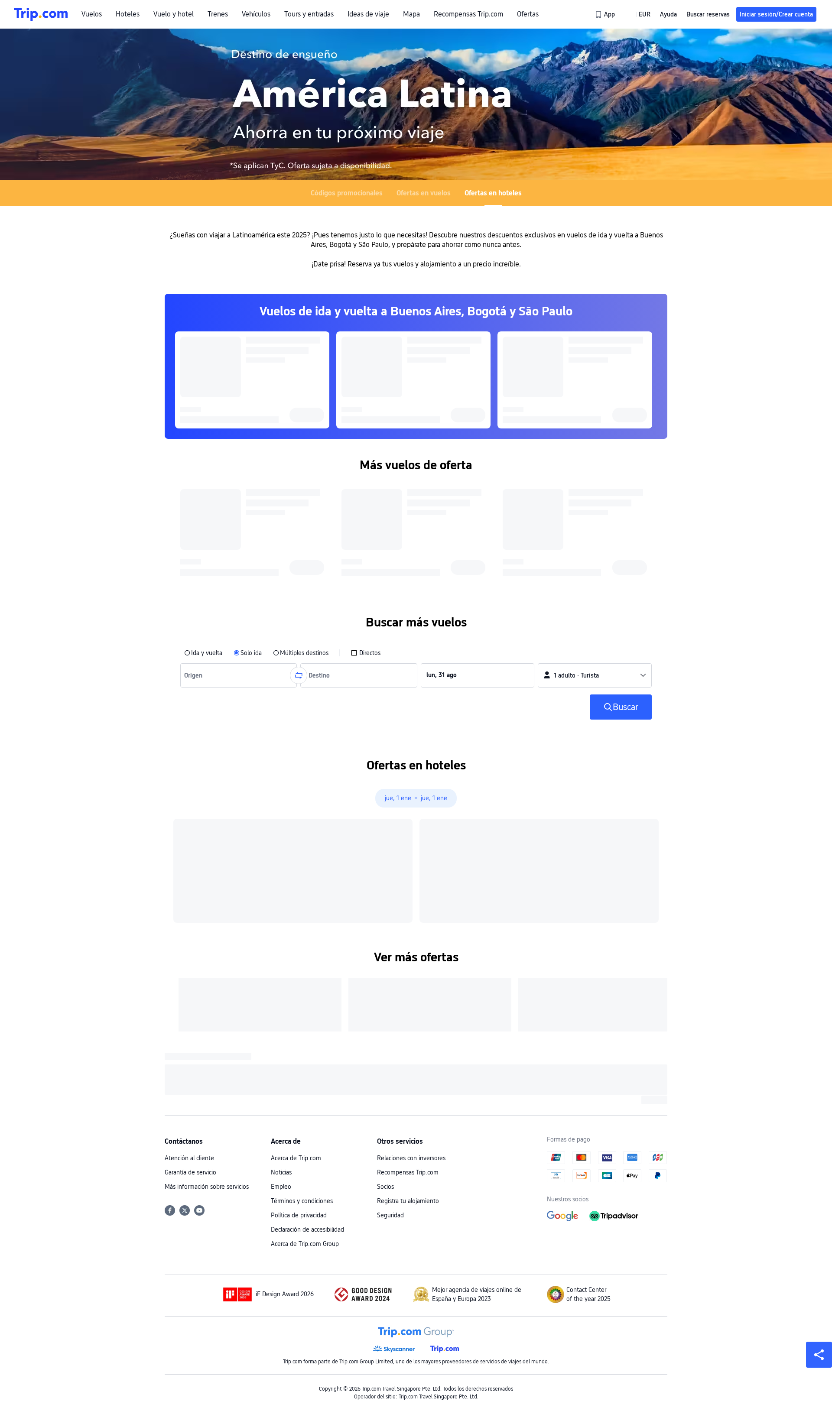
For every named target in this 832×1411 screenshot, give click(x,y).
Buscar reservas (708, 14)
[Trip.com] (41, 14)
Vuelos (91, 14)
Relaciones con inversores (411, 1158)
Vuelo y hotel (173, 14)
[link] (606, 14)
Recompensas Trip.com (468, 14)
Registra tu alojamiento (408, 1200)
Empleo (281, 1186)
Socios (385, 1186)
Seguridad (390, 1215)
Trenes (218, 14)
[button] (638, 14)
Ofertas (528, 14)
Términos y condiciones (302, 1200)
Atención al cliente (189, 1158)
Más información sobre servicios (207, 1186)
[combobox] (195, 675)
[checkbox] (365, 653)
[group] (238, 675)
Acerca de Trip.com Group (305, 1243)
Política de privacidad (299, 1215)
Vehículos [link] (256, 14)
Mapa (411, 14)
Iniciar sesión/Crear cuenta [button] (776, 14)
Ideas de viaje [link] (368, 14)
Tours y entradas (309, 14)
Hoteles (128, 14)
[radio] (203, 653)
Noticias (281, 1172)
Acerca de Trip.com (296, 1158)
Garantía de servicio (190, 1172)
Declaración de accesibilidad (307, 1229)
